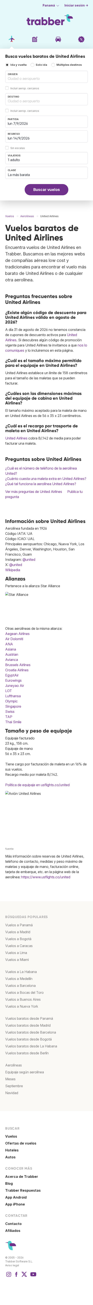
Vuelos (11, 1136)
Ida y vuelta (18, 64)
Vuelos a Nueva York (21, 1006)
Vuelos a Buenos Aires (23, 999)
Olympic (11, 701)
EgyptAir (12, 675)
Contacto (13, 1224)
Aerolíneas (13, 1065)
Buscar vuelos (46, 189)
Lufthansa (13, 696)
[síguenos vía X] (24, 1276)
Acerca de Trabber (21, 1176)
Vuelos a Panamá (19, 925)
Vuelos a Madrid (17, 932)
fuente (9, 848)
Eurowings (13, 680)
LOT (8, 691)
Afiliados (12, 1230)
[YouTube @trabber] (33, 1276)
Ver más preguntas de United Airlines (33, 491)
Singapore (13, 706)
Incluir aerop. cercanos (24, 88)
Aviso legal (12, 1265)
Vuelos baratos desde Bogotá (28, 1039)
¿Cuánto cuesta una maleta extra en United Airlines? (45, 478)
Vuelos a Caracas (19, 946)
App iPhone (15, 1204)
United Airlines (16, 438)
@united (28, 559)
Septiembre (14, 1086)
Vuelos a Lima (16, 953)
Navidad (11, 1093)
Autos (10, 1157)
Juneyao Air (14, 685)
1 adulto (14, 160)
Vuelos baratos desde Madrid (28, 1025)
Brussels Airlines (17, 665)
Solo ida (41, 64)
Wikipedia (12, 570)
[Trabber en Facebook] (16, 1276)
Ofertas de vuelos (20, 1143)
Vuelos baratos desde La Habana (31, 1046)
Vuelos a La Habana (21, 972)
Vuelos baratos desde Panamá (29, 1018)
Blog (9, 1183)
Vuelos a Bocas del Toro (24, 992)
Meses (10, 1079)
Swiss (9, 711)
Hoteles (12, 1150)
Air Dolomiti (14, 639)
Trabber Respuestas (23, 1190)
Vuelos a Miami (17, 959)
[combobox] (46, 77)
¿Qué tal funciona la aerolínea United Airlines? (40, 484)
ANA (9, 644)
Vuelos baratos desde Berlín (27, 1053)
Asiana (10, 649)
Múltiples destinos (69, 64)
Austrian (11, 654)
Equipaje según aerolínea (24, 1072)
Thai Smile (13, 722)
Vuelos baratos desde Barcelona (30, 1032)
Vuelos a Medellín (18, 978)
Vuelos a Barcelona (20, 985)
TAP (8, 717)
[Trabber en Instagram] (8, 1276)
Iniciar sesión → (76, 5)
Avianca (11, 659)
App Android (16, 1197)
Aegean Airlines (17, 634)
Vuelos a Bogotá (18, 939)
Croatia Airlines (17, 670)
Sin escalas (17, 148)
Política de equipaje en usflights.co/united (37, 785)
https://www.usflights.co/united (45, 877)
